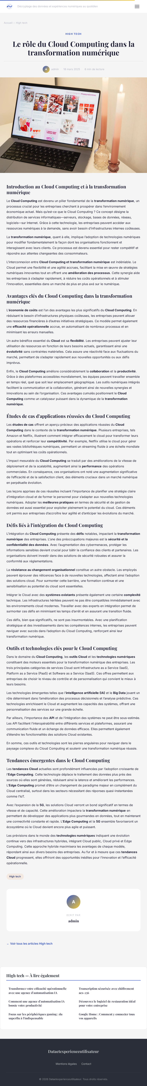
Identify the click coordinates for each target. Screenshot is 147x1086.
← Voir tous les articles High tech (29, 943)
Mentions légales (66, 1063)
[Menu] (137, 6)
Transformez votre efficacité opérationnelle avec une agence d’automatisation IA (38, 990)
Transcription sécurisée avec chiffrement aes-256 (106, 990)
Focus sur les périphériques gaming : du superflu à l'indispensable (35, 1016)
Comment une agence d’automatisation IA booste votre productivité (37, 1003)
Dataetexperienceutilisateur (73, 1051)
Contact (86, 1063)
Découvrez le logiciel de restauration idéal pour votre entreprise (107, 1003)
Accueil (8, 22)
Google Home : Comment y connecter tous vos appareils (107, 1016)
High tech (21, 22)
